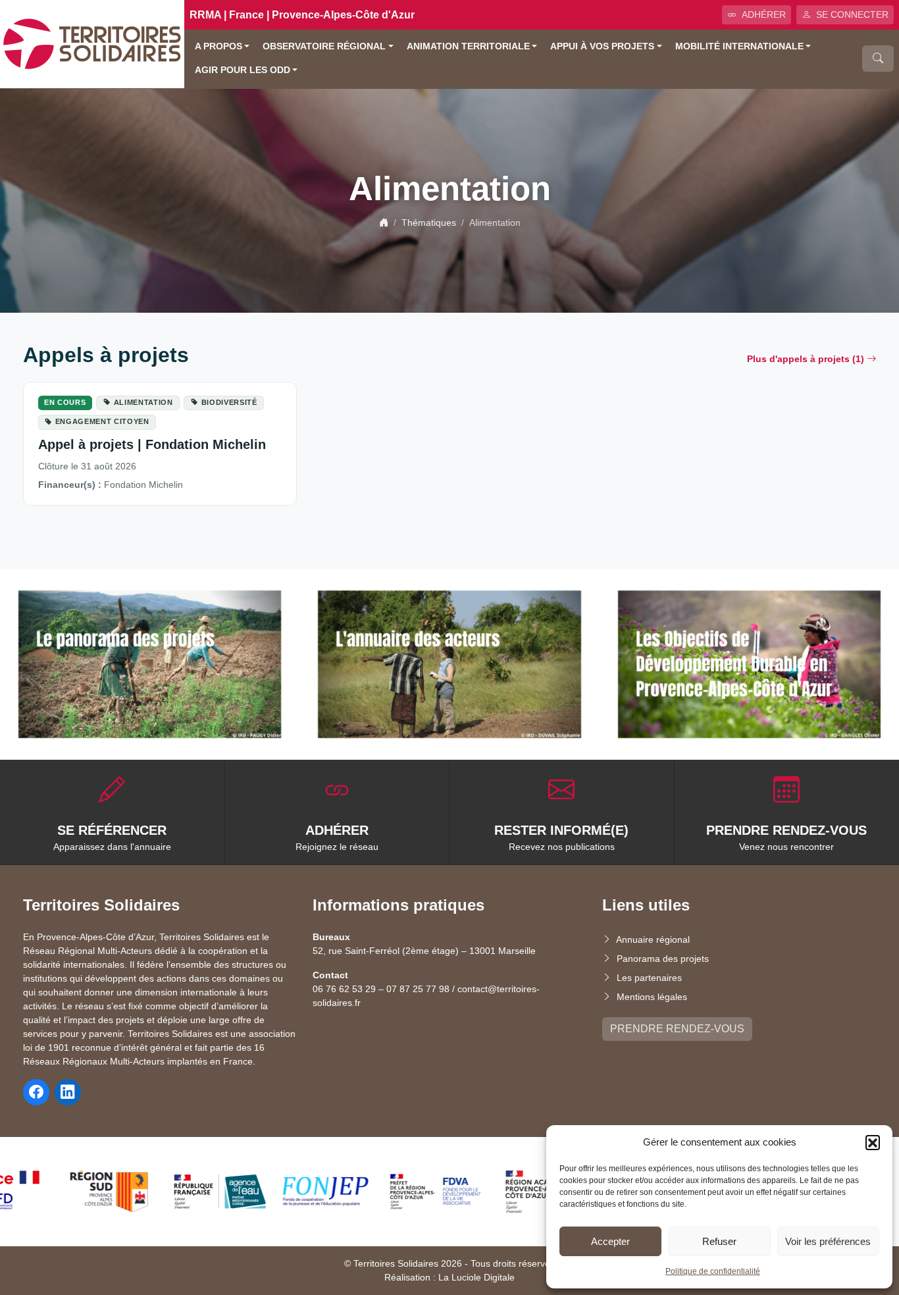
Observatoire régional (324, 46)
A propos (218, 46)
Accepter (610, 1241)
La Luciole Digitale (476, 1277)
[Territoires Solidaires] (92, 43)
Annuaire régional (653, 939)
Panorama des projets (663, 958)
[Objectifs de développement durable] (749, 665)
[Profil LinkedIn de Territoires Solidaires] (68, 1092)
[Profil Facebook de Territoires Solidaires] (36, 1092)
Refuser (719, 1241)
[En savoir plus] (150, 665)
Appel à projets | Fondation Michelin (152, 444)
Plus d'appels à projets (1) (805, 359)
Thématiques (428, 222)
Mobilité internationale (739, 46)
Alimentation (143, 402)
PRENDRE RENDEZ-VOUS (677, 1028)
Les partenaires (649, 977)
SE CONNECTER (852, 14)
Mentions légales (652, 996)
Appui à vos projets (602, 46)
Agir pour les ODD (242, 70)
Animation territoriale (468, 46)
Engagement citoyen (102, 421)
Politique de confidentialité (712, 1271)
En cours (65, 402)
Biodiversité (229, 402)
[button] (872, 1142)
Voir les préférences (828, 1241)
